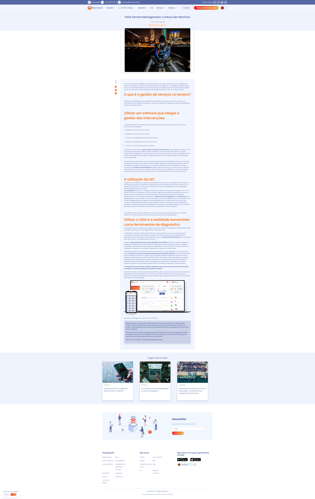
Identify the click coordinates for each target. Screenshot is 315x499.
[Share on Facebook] (116, 94)
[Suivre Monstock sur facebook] (218, 2)
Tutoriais (142, 457)
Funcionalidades (120, 460)
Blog (154, 460)
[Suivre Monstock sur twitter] (225, 2)
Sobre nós (105, 476)
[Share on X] (116, 87)
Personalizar (105, 473)
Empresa (171, 8)
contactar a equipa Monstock (152, 340)
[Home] (95, 8)
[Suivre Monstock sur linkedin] (214, 2)
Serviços (159, 8)
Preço (117, 457)
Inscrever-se (178, 433)
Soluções (109, 8)
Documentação (157, 457)
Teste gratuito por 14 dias (206, 8)
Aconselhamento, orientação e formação (120, 466)
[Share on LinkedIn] (116, 90)
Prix (151, 8)
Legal (154, 464)
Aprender (141, 8)
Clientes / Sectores (107, 460)
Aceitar (13, 494)
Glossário (142, 460)
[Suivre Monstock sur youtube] (222, 2)
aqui (152, 332)
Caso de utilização (107, 464)
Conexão (186, 8)
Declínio (7, 494)
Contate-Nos (119, 476)
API (140, 470)
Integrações (118, 473)
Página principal (106, 457)
